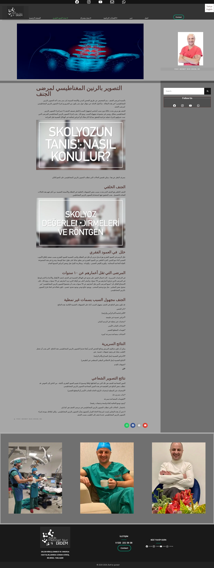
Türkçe (209, 6)
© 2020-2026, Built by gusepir (108, 565)
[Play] (81, 145)
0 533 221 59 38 (123, 543)
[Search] (207, 91)
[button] (126, 425)
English (209, 9)
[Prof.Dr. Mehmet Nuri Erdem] (15, 12)
